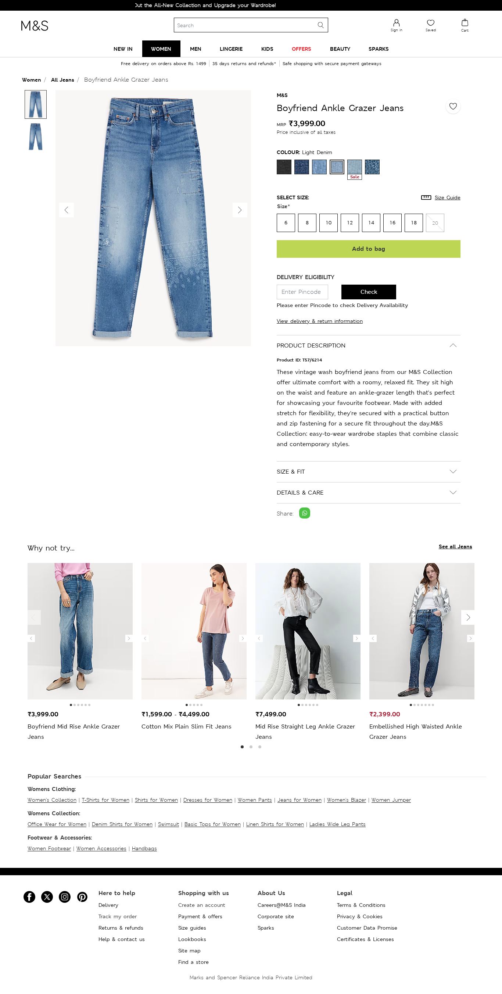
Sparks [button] (379, 48)
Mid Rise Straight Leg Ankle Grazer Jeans (305, 732)
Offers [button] (301, 48)
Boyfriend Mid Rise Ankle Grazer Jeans (74, 732)
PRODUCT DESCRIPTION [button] (311, 345)
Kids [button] (267, 48)
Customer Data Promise (367, 927)
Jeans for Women (299, 800)
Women (31, 79)
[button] (240, 210)
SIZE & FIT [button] (291, 471)
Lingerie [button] (231, 48)
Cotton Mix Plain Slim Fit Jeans (186, 726)
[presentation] (31, 638)
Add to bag (368, 249)
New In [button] (123, 48)
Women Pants (255, 800)
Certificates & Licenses (365, 939)
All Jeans (62, 79)
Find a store (193, 962)
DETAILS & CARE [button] (300, 492)
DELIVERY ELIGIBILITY (305, 277)
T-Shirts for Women (105, 800)
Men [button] (195, 48)
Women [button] (161, 48)
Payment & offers (200, 916)
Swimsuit (168, 824)
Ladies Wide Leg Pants (337, 824)
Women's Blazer (346, 800)
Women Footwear (49, 848)
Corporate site (276, 916)
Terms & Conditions (361, 905)
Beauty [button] (340, 48)
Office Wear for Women (57, 824)
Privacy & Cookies (360, 916)
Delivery (108, 905)
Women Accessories (101, 848)
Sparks (266, 927)
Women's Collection (52, 800)
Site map (189, 950)
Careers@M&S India (282, 905)
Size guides (192, 927)
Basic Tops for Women (212, 824)
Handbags (144, 848)
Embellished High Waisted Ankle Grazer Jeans (415, 732)
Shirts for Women (156, 800)
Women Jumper (391, 800)
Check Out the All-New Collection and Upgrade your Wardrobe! (178, 5)
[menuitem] (123, 48)
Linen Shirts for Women (275, 824)
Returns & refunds (120, 927)
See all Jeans (455, 546)
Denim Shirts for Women (122, 824)
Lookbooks (192, 939)
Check (369, 292)
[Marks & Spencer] (34, 32)
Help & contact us (121, 939)
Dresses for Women (207, 800)
